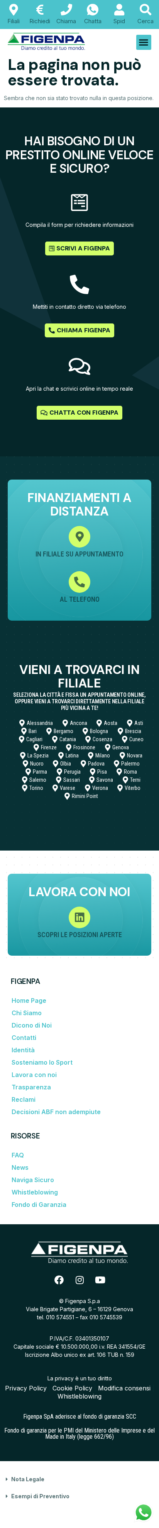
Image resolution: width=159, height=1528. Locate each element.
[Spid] (119, 9)
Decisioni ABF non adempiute (56, 1112)
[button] (143, 42)
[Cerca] (145, 9)
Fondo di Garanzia (39, 1204)
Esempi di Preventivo (40, 1496)
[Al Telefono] (79, 582)
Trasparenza (31, 1087)
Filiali (13, 21)
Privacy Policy (26, 1388)
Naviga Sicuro (33, 1180)
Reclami (24, 1099)
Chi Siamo (27, 1013)
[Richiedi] (40, 9)
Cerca (145, 21)
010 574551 (60, 1317)
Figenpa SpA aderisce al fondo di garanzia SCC (79, 1416)
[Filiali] (13, 9)
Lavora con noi (34, 1075)
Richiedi (39, 21)
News (20, 1167)
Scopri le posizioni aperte (79, 935)
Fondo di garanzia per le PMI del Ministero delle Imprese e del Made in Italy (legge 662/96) (79, 1433)
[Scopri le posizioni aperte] (79, 917)
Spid (119, 21)
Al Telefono (80, 599)
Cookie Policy (72, 1388)
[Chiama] (66, 9)
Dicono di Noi (32, 1025)
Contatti (24, 1037)
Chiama (66, 21)
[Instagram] (79, 1280)
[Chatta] (92, 9)
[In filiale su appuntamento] (79, 537)
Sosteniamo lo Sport (42, 1062)
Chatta (92, 21)
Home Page (29, 1000)
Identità (23, 1050)
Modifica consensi (124, 1388)
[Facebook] (59, 1280)
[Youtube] (100, 1280)
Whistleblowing (35, 1192)
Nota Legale (27, 1479)
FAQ (18, 1155)
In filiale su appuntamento (79, 554)
